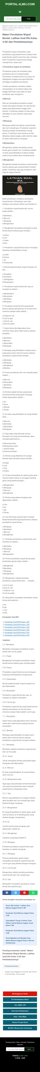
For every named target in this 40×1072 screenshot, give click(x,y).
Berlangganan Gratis (20, 994)
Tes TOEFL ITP (20, 1005)
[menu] (20, 12)
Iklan (18, 1042)
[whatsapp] (33, 893)
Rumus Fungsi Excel (20, 1022)
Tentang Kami (10, 1042)
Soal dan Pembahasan (20, 1011)
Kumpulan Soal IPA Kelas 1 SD (17, 622)
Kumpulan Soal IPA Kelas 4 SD (17, 630)
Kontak (23, 1042)
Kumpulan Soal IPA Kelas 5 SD (17, 633)
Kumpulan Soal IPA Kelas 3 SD (17, 627)
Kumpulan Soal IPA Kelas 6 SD (17, 635)
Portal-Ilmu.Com (20, 4)
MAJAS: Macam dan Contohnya (20, 1028)
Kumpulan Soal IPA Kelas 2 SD (17, 625)
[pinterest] (24, 893)
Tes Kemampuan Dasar (20, 999)
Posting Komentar (11, 966)
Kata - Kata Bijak (20, 1016)
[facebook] (6, 893)
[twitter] (15, 893)
